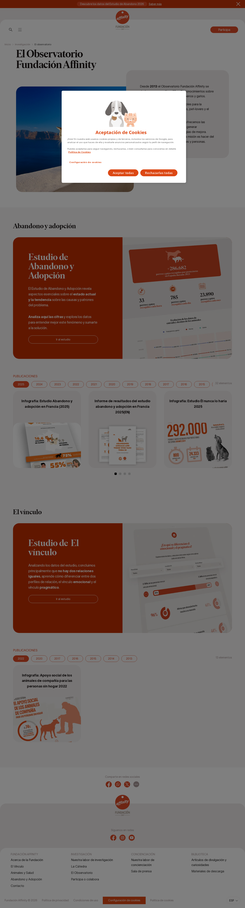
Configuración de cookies (85, 162)
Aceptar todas (123, 173)
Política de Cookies (79, 152)
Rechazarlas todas (159, 173)
